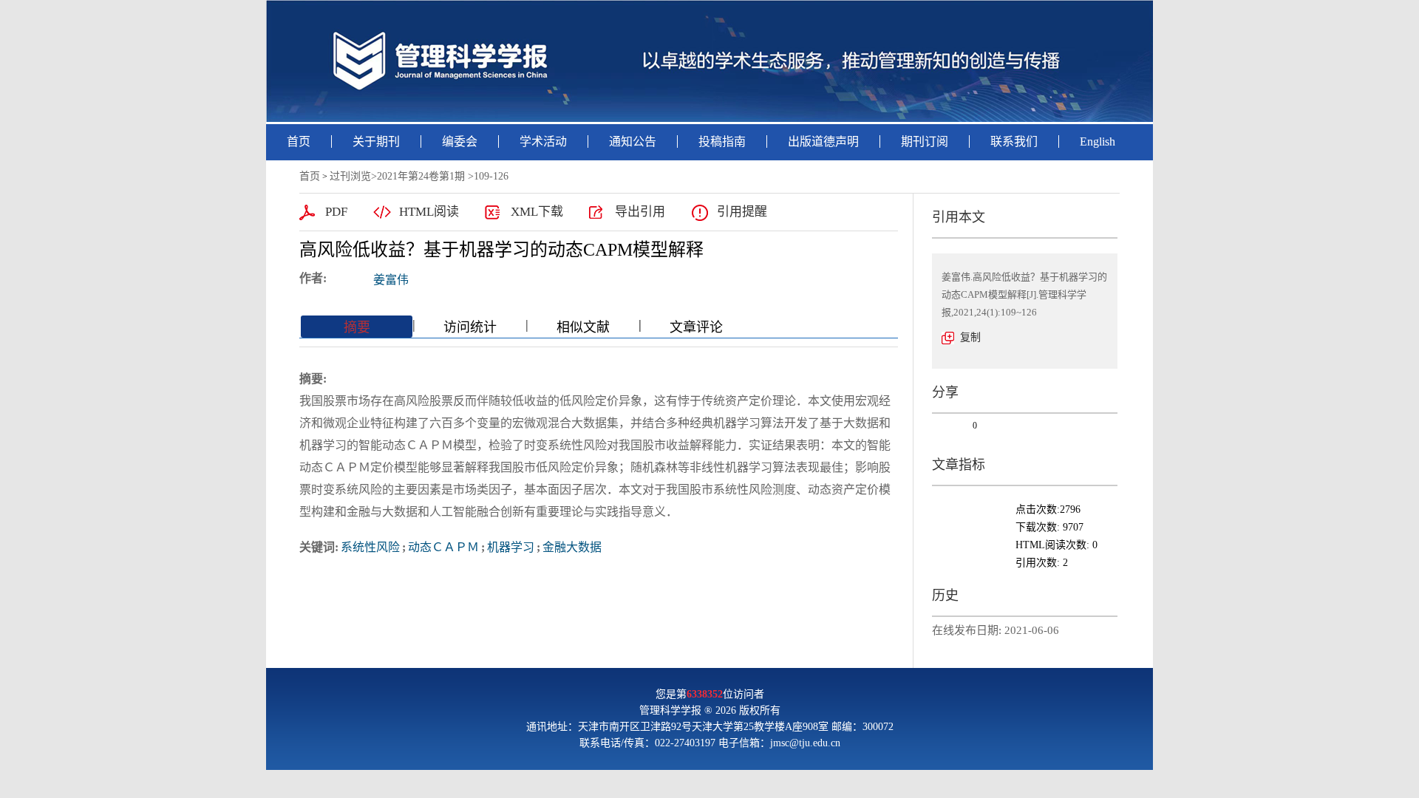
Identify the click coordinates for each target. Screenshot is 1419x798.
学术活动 (543, 141)
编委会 (459, 141)
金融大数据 (572, 547)
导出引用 (640, 212)
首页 (298, 141)
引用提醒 (742, 212)
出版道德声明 (823, 141)
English (1097, 141)
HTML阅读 (429, 212)
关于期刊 (376, 141)
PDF (336, 212)
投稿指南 (722, 141)
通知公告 (632, 141)
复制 (970, 337)
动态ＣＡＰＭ (443, 547)
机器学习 (510, 547)
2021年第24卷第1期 (421, 176)
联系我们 (1014, 141)
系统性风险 (370, 547)
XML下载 (537, 212)
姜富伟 (391, 279)
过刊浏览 (350, 176)
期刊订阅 (924, 141)
